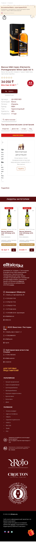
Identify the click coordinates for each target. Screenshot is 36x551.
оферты (13, 524)
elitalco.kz (8, 320)
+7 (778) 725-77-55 (10, 302)
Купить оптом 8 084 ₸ (27, 244)
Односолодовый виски (12, 385)
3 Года (13, 114)
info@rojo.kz (8, 339)
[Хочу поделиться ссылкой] (4, 17)
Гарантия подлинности (13, 420)
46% (12, 111)
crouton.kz (8, 362)
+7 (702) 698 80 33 (10, 335)
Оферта (8, 417)
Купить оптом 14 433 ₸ (8, 244)
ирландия (4, 240)
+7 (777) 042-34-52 (10, 309)
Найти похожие (10, 120)
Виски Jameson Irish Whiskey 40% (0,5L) (26, 233)
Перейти (21, 169)
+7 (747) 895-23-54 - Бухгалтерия (14, 313)
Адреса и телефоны (12, 414)
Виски (13, 102)
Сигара (24, 129)
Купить (11, 91)
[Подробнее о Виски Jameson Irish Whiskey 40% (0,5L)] (26, 218)
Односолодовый (17, 109)
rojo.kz (7, 343)
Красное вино (10, 396)
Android (13, 449)
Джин (7, 402)
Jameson (14, 240)
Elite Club (8, 425)
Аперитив (5, 129)
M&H (13, 106)
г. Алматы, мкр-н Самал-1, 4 (13, 332)
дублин (9, 240)
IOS (9, 449)
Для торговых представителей (10, 369)
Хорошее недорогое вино (13, 393)
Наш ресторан (18, 135)
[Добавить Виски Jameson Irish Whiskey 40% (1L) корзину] (13, 249)
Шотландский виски (12, 387)
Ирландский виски (11, 390)
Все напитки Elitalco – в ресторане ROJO (14, 7)
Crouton (11, 285)
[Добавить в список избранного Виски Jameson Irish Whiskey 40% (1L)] (14, 210)
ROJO (10, 279)
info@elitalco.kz (9, 316)
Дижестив (15, 129)
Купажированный (6, 241)
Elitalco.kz (21, 281)
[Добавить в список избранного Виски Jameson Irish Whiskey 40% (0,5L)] (33, 210)
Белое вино (9, 399)
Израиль (14, 104)
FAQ (7, 431)
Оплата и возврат (11, 411)
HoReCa (8, 422)
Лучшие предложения (12, 382)
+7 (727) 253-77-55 (10, 298)
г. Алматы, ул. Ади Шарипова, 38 (14, 295)
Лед (30, 129)
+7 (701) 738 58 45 (10, 355)
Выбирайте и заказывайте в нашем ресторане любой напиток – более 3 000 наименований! (15, 10)
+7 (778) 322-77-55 (10, 305)
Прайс (8, 428)
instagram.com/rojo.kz (8, 13)
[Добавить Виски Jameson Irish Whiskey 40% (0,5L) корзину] (32, 249)
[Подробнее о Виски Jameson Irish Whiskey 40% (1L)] (8, 218)
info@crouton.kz (9, 358)
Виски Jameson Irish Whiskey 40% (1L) (8, 233)
